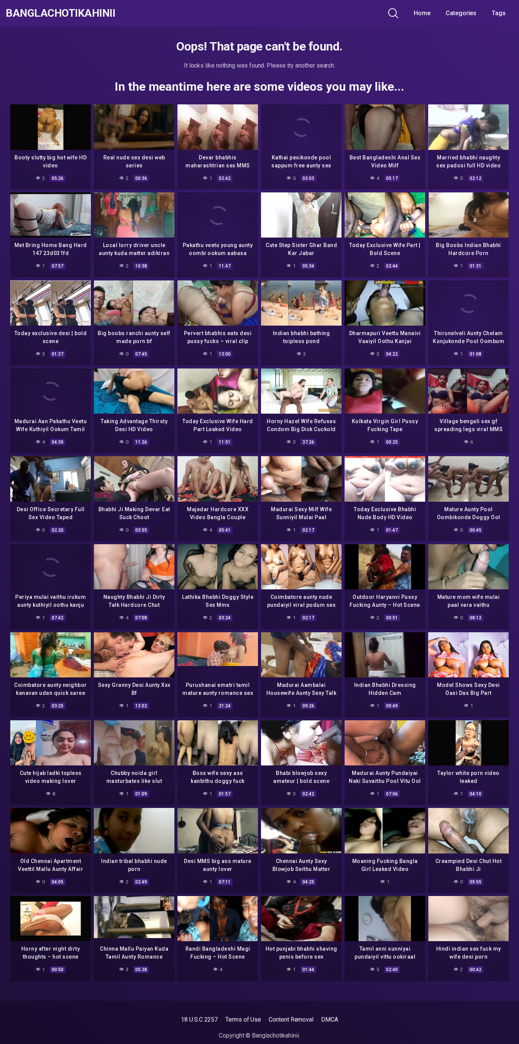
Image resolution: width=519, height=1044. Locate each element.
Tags (499, 13)
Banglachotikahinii (60, 13)
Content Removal (291, 1019)
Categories (461, 13)
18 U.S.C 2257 (199, 1019)
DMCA (329, 1019)
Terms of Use (243, 1019)
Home (422, 13)
